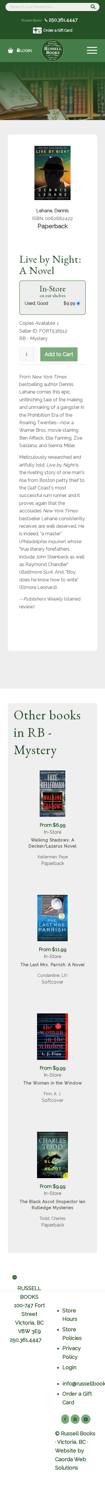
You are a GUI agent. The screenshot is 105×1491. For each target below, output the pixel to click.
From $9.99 (53, 1068)
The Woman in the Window (52, 1083)
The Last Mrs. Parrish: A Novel (52, 964)
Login (26, 50)
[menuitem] (89, 50)
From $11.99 (52, 949)
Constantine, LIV (52, 975)
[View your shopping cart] (10, 50)
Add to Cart (59, 354)
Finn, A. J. (52, 1093)
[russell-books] (52, 50)
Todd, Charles (52, 1218)
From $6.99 (53, 825)
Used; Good (36, 303)
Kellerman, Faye (53, 857)
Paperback (52, 863)
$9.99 (70, 303)
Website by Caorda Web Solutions (70, 1459)
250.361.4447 (63, 19)
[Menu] (89, 50)
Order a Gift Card (57, 30)
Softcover (52, 982)
